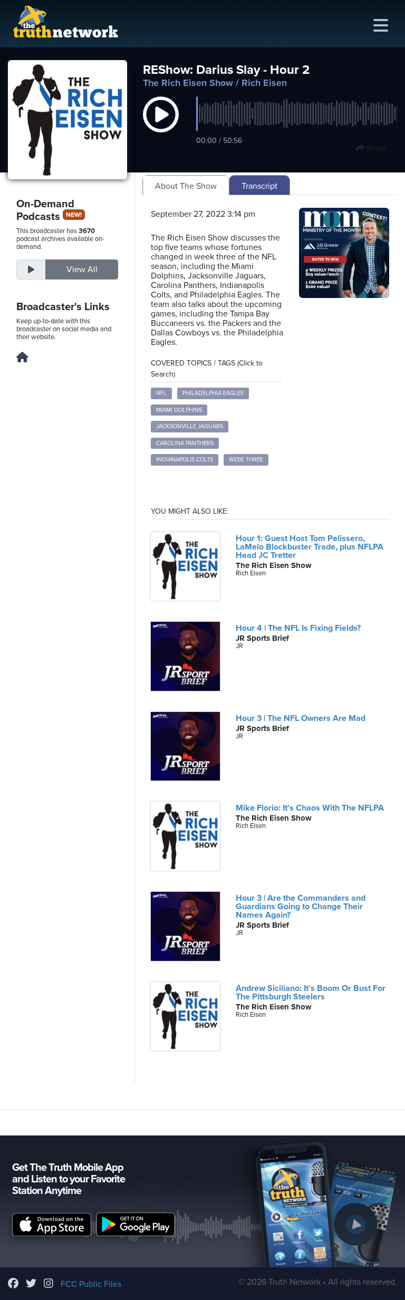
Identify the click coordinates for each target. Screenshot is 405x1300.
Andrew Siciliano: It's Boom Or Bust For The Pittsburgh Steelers (310, 992)
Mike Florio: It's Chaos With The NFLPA (310, 808)
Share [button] (375, 148)
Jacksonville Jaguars (189, 426)
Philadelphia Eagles (213, 393)
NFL (161, 393)
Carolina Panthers (185, 443)
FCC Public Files (91, 1284)
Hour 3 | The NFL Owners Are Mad (300, 718)
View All (82, 269)
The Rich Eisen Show (188, 83)
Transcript (259, 186)
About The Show (186, 186)
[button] (161, 125)
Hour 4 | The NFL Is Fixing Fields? (298, 628)
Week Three (246, 459)
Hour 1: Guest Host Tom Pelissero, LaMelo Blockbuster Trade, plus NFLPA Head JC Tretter (309, 547)
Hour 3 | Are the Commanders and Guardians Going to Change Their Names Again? (300, 906)
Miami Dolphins (179, 410)
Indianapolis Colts (184, 459)
